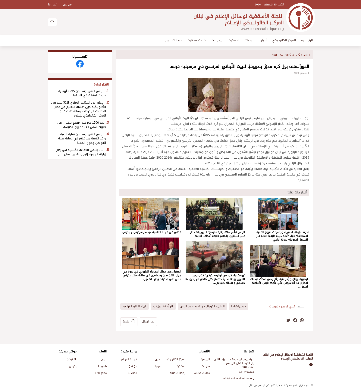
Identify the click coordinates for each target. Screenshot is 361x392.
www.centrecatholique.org (262, 28)
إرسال (145, 321)
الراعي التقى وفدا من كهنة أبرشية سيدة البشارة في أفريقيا (82, 93)
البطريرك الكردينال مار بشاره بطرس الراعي (202, 306)
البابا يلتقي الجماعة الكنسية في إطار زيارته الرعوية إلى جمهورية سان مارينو (81, 152)
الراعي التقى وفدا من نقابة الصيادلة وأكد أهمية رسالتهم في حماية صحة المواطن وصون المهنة (81, 138)
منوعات (250, 40)
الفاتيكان (72, 359)
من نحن (67, 4)
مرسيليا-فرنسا (238, 306)
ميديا (220, 40)
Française (101, 372)
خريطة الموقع (129, 359)
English (102, 366)
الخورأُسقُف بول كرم (163, 306)
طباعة (126, 321)
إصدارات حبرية (173, 40)
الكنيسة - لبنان (280, 55)
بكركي (73, 366)
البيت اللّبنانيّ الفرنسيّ (134, 306)
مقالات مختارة (197, 40)
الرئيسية (307, 40)
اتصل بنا (52, 4)
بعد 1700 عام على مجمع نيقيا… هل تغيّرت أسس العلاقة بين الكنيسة (81, 125)
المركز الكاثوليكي (284, 40)
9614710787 (246, 372)
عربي (104, 359)
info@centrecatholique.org (238, 378)
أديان (263, 40)
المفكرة (234, 40)
